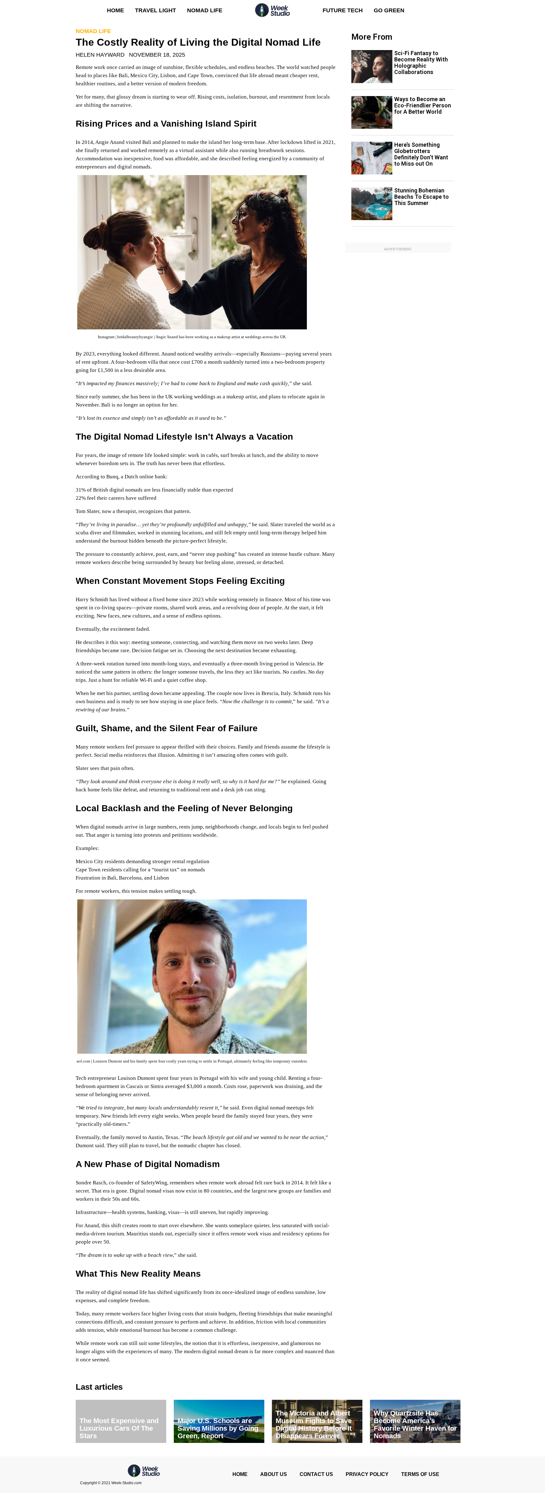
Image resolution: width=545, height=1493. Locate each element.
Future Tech (343, 10)
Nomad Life (204, 10)
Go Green (389, 10)
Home (115, 10)
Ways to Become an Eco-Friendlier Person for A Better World (422, 105)
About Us (273, 1474)
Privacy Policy (367, 1474)
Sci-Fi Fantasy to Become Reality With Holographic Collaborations (421, 62)
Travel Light (155, 10)
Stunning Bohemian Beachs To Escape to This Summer (421, 196)
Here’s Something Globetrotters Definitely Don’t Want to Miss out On (421, 154)
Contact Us (316, 1474)
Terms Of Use (420, 1474)
